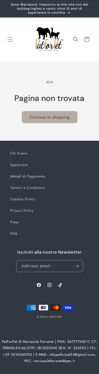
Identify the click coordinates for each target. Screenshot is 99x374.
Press (14, 222)
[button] (10, 39)
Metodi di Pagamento (27, 176)
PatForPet (55, 317)
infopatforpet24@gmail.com (72, 354)
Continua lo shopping (49, 117)
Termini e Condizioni (27, 187)
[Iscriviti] (77, 266)
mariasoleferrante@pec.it (54, 360)
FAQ (13, 233)
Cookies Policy (22, 199)
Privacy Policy (21, 210)
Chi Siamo (18, 153)
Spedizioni (19, 164)
